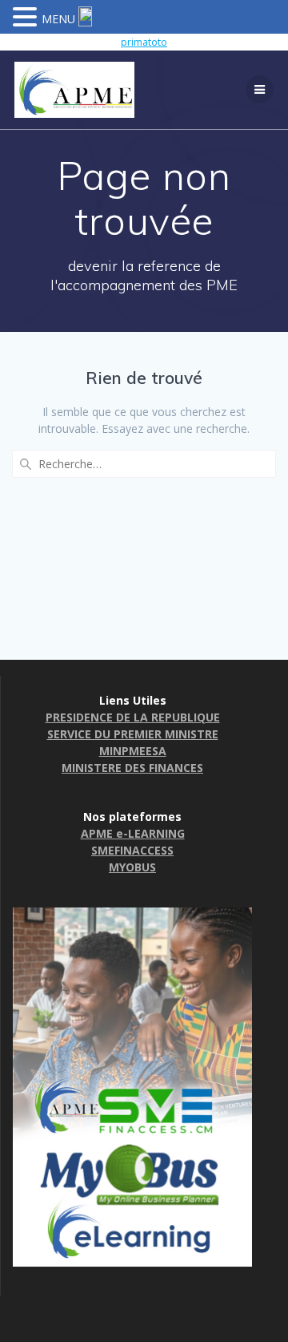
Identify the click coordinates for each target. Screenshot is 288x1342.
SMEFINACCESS (132, 850)
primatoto (144, 42)
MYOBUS (132, 867)
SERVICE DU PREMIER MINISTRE (132, 734)
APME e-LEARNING (133, 833)
